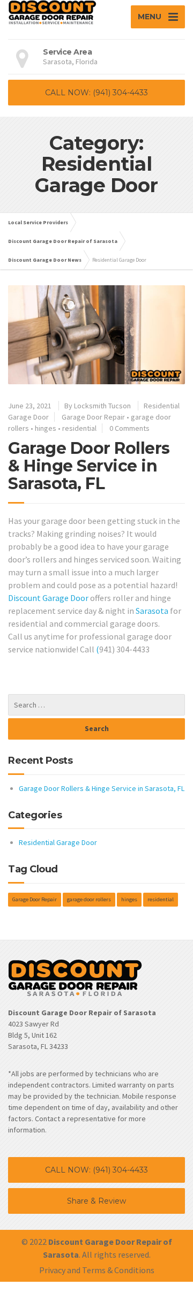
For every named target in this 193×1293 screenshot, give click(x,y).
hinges (45, 428)
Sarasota (152, 610)
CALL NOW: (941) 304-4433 (96, 92)
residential (79, 428)
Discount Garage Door (48, 597)
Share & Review (96, 1201)
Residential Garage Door (58, 842)
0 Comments (129, 428)
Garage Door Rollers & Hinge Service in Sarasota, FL (89, 465)
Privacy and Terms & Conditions (96, 1270)
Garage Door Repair (93, 417)
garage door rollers (89, 899)
